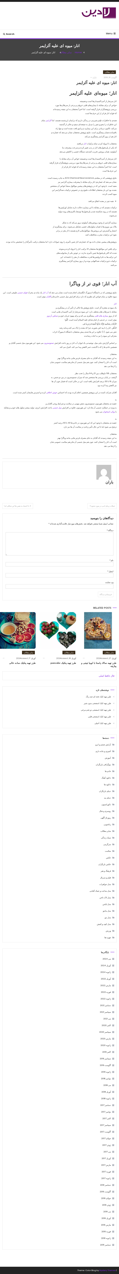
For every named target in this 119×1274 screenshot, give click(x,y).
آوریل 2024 (106, 965)
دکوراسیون (106, 804)
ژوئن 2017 (106, 1145)
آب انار (45, 292)
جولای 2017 (106, 1138)
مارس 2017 (106, 1165)
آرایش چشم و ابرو (103, 744)
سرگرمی (107, 844)
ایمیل (110, 571)
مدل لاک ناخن (105, 897)
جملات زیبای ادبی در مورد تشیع (103, 506)
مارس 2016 (106, 1224)
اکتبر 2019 (106, 1051)
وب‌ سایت (109, 582)
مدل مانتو (107, 910)
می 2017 (107, 1151)
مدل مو (108, 917)
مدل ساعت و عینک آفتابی (100, 890)
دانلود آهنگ (106, 777)
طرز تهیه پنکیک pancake (63, 663)
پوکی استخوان (109, 411)
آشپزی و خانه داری (103, 751)
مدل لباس (107, 904)
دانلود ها (107, 784)
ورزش (108, 930)
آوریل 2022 (106, 978)
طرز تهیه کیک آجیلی (103, 723)
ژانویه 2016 (106, 1238)
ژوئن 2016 (106, 1204)
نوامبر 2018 (106, 1078)
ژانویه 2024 (105, 972)
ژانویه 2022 (106, 998)
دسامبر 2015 (105, 1244)
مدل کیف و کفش (104, 924)
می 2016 (107, 1211)
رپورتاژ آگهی (106, 817)
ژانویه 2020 (106, 1045)
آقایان (48, 296)
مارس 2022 (105, 985)
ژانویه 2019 (106, 1071)
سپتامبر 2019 (105, 1058)
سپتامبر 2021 (105, 1012)
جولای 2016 (106, 1198)
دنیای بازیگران (105, 791)
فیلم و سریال (105, 877)
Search (10, 34)
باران (95, 77)
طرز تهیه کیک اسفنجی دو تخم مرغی (96, 709)
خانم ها (108, 771)
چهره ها (107, 937)
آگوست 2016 (105, 1191)
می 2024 (107, 958)
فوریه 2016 (106, 1231)
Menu (109, 33)
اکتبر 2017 (106, 1118)
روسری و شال (105, 811)
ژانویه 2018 (106, 1098)
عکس (108, 857)
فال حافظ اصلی (106, 675)
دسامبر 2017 (105, 1105)
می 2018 (107, 1085)
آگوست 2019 (105, 1065)
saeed (104, 658)
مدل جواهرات (105, 884)
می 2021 (107, 1018)
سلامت (108, 851)
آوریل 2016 (106, 1218)
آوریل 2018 (106, 1091)
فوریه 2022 (106, 992)
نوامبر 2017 (106, 1111)
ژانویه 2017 (106, 1178)
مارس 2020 (105, 1038)
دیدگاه (110, 530)
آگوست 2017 (105, 1131)
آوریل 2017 (106, 1158)
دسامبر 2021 (105, 1005)
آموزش (108, 757)
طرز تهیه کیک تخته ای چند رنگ (98, 696)
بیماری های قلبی (101, 315)
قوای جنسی (22, 292)
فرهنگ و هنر (106, 870)
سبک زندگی (106, 837)
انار (85, 143)
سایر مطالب (109, 72)
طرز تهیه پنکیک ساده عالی (22, 663)
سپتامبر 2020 (105, 1032)
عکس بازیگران (104, 864)
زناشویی (107, 824)
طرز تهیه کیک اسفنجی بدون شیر (97, 703)
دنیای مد (107, 797)
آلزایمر (48, 120)
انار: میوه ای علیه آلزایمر (96, 83)
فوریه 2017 (106, 1171)
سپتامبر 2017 (105, 1125)
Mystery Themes (107, 1270)
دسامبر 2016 (105, 1185)
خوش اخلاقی (51, 392)
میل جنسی (57, 407)
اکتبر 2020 (106, 1025)
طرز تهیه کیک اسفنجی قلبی (99, 716)
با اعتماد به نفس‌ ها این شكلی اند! (16, 506)
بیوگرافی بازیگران (103, 764)
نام (111, 560)
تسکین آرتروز (52, 315)
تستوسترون (49, 343)
